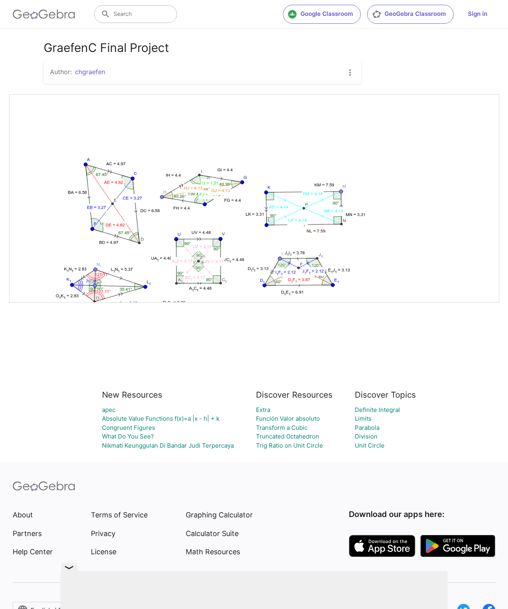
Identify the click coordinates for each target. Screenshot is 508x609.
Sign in (477, 13)
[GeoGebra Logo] (44, 14)
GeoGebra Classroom (415, 13)
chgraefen (90, 72)
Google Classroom (326, 13)
